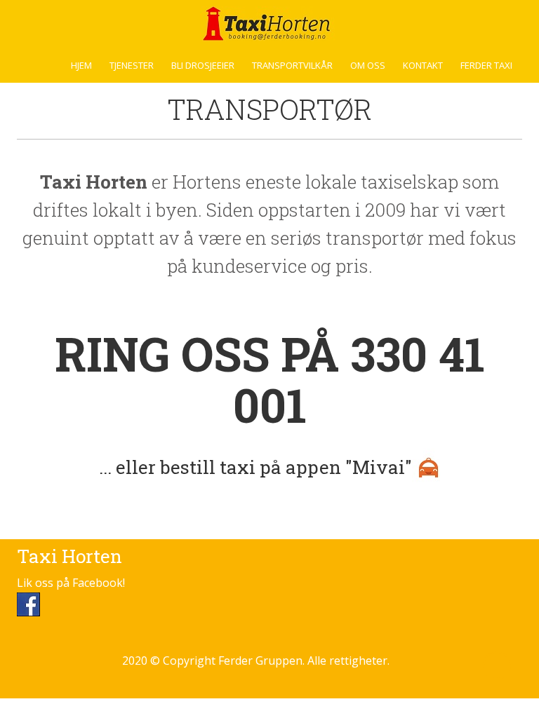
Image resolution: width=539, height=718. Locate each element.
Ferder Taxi (486, 65)
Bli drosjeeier (202, 65)
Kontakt (423, 65)
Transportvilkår (292, 65)
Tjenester (131, 65)
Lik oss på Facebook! (71, 582)
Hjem (81, 65)
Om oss (367, 65)
